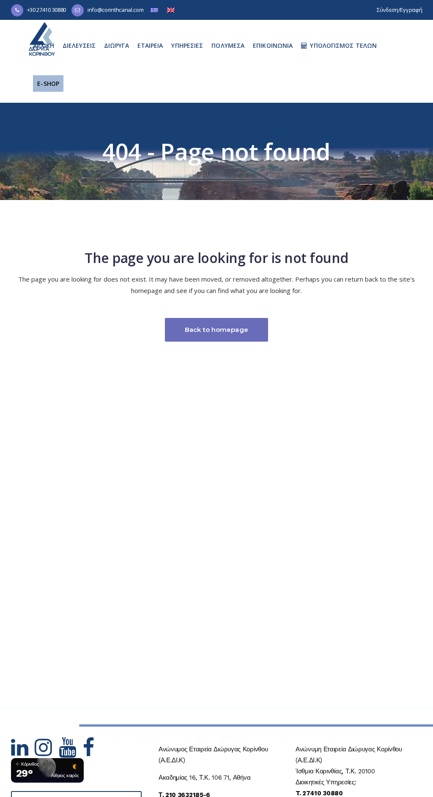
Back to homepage (216, 330)
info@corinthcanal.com (116, 10)
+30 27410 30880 (46, 10)
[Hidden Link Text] (23, 752)
